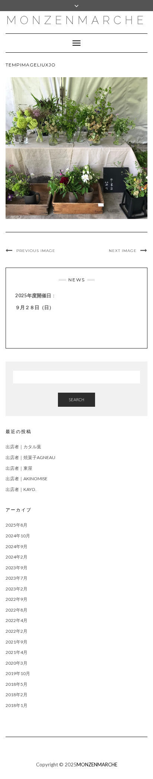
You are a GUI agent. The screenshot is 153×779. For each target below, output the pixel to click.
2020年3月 (16, 663)
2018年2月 (16, 694)
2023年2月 (16, 589)
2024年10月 (18, 536)
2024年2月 (16, 557)
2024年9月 (16, 546)
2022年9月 (16, 599)
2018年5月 (16, 684)
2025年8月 (16, 525)
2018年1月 (16, 705)
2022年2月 (16, 631)
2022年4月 (16, 620)
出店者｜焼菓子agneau (30, 457)
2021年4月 (16, 652)
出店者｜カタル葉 (23, 446)
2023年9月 (16, 567)
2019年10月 (18, 673)
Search (76, 399)
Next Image (123, 250)
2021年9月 (16, 642)
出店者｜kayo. (21, 489)
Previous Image (35, 250)
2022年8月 (16, 610)
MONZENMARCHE (76, 20)
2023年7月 (16, 578)
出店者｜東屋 (19, 468)
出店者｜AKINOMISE (27, 478)
